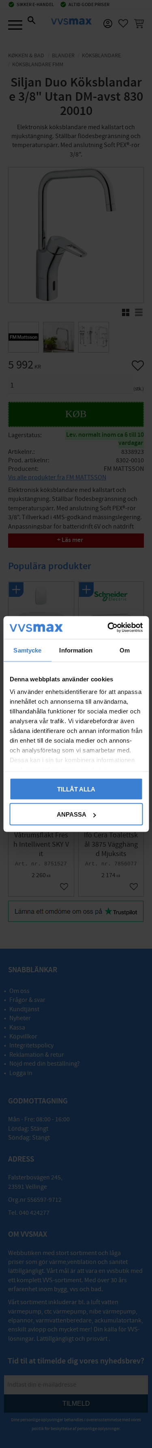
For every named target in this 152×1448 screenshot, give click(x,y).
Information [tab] (75, 649)
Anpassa (71, 814)
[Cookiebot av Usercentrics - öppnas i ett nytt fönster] (108, 627)
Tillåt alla (76, 788)
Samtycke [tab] (27, 649)
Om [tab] (125, 649)
